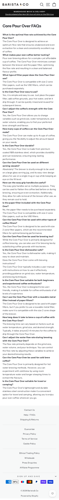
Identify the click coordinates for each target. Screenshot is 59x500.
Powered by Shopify (29, 496)
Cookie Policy (29, 444)
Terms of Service (30, 439)
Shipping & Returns (29, 419)
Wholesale (29, 458)
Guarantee (29, 429)
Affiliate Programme (29, 467)
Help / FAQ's (29, 415)
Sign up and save (28, 476)
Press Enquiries (29, 463)
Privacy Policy (29, 434)
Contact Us (29, 410)
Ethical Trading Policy (29, 453)
